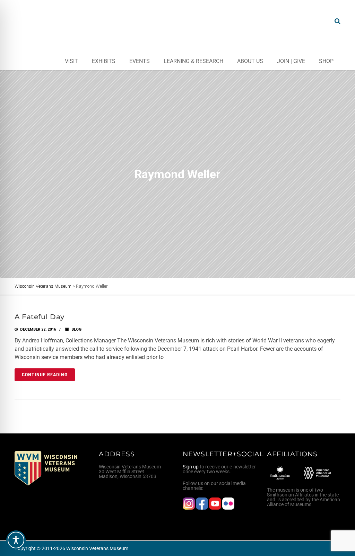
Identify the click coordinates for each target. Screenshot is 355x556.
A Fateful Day (39, 317)
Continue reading (45, 374)
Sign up (191, 466)
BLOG (76, 329)
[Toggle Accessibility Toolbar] (16, 540)
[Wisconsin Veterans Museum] (42, 21)
